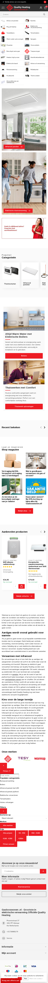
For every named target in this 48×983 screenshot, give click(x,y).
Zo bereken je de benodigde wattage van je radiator (10, 499)
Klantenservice (24, 887)
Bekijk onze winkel (24, 894)
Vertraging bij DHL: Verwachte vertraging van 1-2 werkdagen (12, 473)
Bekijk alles (22, 511)
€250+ (21, 838)
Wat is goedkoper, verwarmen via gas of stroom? (35, 473)
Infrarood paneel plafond (9, 792)
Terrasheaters (5, 799)
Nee (25, 978)
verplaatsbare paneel (13, 679)
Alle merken (8, 825)
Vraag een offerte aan (10, 980)
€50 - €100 (36, 833)
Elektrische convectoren (9, 795)
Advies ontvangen (6, 802)
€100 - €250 (7, 838)
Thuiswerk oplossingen (24, 406)
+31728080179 (12, 932)
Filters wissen (8, 844)
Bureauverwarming (7, 781)
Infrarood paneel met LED (9, 788)
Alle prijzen (7, 833)
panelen (15, 674)
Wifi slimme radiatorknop (9, 563)
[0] (45, 7)
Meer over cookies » (36, 979)
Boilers (24, 356)
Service (9, 938)
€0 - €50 (22, 833)
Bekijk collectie (22, 596)
